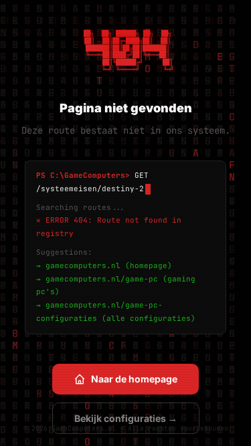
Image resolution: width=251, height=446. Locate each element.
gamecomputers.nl (83, 265)
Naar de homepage (134, 378)
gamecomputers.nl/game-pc (102, 279)
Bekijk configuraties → (125, 418)
